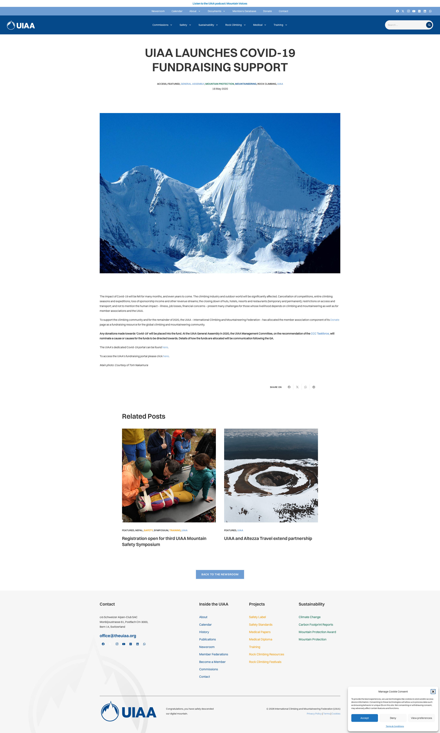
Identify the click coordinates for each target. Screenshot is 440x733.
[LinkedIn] (425, 11)
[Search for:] (406, 25)
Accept (364, 718)
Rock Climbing (266, 83)
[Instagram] (408, 11)
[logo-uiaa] (21, 25)
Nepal (139, 530)
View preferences (421, 718)
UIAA (280, 83)
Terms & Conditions (395, 726)
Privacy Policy (314, 713)
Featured (174, 83)
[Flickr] (419, 11)
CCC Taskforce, (320, 333)
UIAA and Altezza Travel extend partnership (268, 538)
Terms (326, 713)
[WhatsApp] (430, 11)
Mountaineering (245, 83)
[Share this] (289, 387)
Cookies (336, 713)
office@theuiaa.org (118, 635)
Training (175, 530)
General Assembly (192, 83)
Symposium (161, 530)
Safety (148, 530)
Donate (334, 319)
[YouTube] (414, 11)
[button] (433, 691)
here (165, 347)
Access (162, 83)
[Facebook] (397, 11)
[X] (403, 11)
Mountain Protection (219, 83)
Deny (393, 718)
